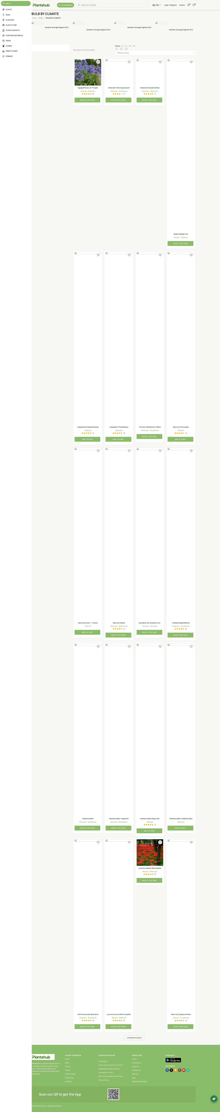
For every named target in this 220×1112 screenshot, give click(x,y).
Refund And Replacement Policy (111, 1076)
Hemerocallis (87, 818)
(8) (93, 94)
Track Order (103, 1061)
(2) (93, 1020)
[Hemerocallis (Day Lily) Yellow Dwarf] (150, 729)
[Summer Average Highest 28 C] (134, 27)
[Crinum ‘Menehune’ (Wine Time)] (150, 338)
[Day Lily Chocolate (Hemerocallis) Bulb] (181, 338)
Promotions (136, 1063)
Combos (68, 1081)
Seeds (67, 1066)
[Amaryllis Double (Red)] (150, 72)
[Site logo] (43, 5)
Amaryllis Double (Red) (149, 88)
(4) (93, 433)
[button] (87, 439)
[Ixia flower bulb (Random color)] (88, 925)
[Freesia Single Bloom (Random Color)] (181, 534)
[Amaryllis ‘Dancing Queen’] (119, 72)
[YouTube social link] (184, 1070)
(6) (155, 874)
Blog (133, 1078)
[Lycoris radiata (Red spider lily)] (150, 852)
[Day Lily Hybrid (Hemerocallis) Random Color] (119, 534)
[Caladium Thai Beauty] (119, 338)
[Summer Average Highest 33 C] (175, 30)
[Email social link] (175, 1070)
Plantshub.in (42, 1106)
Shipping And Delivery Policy (109, 1069)
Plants (67, 1059)
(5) (186, 629)
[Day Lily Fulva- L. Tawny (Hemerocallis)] (88, 534)
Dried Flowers (70, 1074)
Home (34, 18)
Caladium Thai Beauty (118, 427)
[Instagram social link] (179, 1070)
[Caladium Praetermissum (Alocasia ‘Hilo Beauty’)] (88, 338)
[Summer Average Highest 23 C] (93, 30)
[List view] (116, 48)
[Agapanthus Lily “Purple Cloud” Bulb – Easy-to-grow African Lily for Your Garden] (88, 72)
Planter (67, 1070)
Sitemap (135, 1074)
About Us (135, 1066)
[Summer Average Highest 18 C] (52, 27)
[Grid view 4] (126, 48)
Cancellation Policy (106, 1072)
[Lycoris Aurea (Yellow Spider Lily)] (119, 925)
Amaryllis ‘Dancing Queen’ (119, 88)
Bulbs (41, 18)
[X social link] (171, 1070)
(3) (124, 433)
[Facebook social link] (167, 1070)
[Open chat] (214, 1098)
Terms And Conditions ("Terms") (111, 1065)
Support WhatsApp (139, 1081)
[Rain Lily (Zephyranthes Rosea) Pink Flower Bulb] (181, 925)
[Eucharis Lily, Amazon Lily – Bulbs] (150, 534)
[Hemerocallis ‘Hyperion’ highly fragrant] (119, 729)
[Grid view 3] (121, 48)
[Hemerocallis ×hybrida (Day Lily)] (181, 729)
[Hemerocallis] (88, 729)
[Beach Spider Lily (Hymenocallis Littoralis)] (181, 145)
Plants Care (69, 1078)
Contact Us (136, 1070)
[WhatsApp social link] (188, 1070)
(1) (124, 94)
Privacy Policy (104, 1080)
